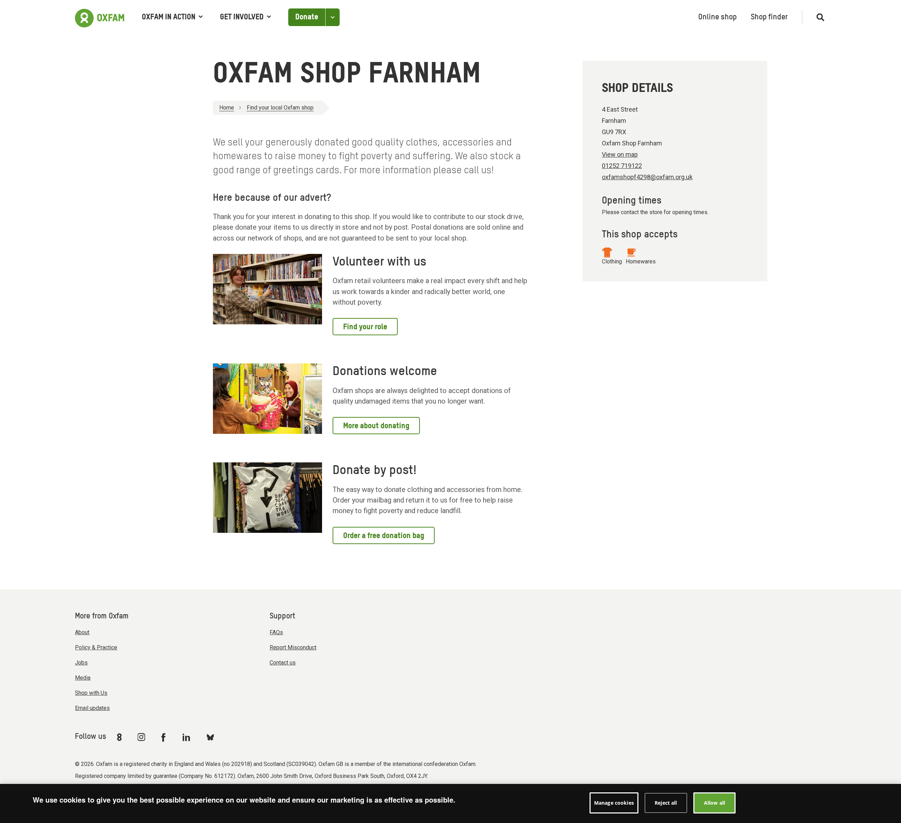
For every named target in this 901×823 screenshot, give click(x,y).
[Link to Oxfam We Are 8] (120, 737)
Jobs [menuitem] (81, 662)
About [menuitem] (82, 632)
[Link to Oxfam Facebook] (164, 737)
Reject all (666, 802)
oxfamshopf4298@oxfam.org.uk (647, 177)
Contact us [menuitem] (283, 662)
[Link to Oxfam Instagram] (141, 737)
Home (226, 107)
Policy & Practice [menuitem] (96, 647)
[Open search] (817, 17)
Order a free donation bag (383, 536)
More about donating (376, 426)
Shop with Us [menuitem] (91, 693)
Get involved (242, 17)
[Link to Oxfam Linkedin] (187, 737)
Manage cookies (614, 802)
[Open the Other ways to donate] (332, 17)
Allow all (714, 802)
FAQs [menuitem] (276, 632)
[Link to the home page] (99, 17)
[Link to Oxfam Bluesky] (210, 737)
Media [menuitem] (82, 677)
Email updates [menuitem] (92, 708)
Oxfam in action (168, 17)
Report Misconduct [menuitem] (293, 647)
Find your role (365, 327)
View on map (620, 154)
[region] (450, 803)
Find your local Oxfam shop (280, 107)
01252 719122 (622, 165)
